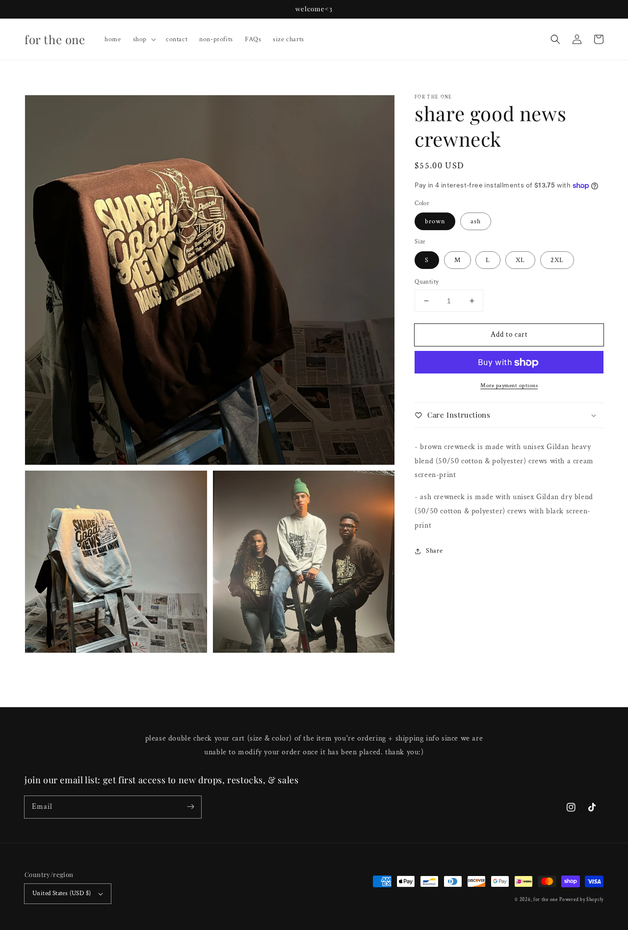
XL (520, 260)
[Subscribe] (190, 807)
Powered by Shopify (581, 900)
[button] (555, 39)
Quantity (427, 282)
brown (435, 221)
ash (476, 221)
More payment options (509, 386)
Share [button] (434, 551)
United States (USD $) (61, 893)
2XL (557, 260)
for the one (545, 900)
